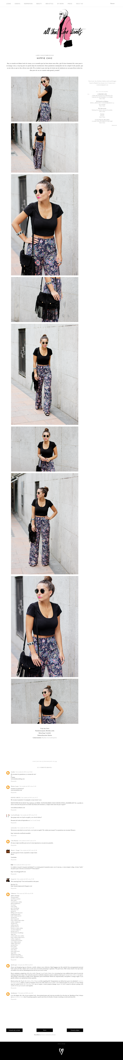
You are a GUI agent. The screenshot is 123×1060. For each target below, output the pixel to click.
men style (49, 3)
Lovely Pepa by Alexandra (102, 119)
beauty (39, 3)
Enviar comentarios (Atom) (48, 1034)
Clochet (102, 114)
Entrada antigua (75, 1030)
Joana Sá (13, 879)
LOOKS (8, 3)
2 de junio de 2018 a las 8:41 (25, 965)
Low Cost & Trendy (35, 820)
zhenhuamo (14, 993)
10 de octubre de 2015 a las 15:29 (25, 879)
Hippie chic (45, 58)
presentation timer (18, 997)
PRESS (70, 3)
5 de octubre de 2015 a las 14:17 (29, 797)
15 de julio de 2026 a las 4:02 (25, 993)
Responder (13, 781)
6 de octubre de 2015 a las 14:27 (22, 864)
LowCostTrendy (15, 815)
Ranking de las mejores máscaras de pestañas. (102, 110)
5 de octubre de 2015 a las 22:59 (28, 850)
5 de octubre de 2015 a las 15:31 (28, 815)
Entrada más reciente (14, 1030)
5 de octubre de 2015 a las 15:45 (25, 828)
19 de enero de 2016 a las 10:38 (25, 893)
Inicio (44, 1030)
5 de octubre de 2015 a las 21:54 (27, 840)
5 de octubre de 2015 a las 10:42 (23, 772)
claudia (13, 772)
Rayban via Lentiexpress (49, 737)
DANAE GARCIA (15, 797)
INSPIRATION (28, 3)
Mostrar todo (114, 125)
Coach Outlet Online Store (47, 973)
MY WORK (60, 3)
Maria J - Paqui (15, 850)
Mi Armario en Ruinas (102, 101)
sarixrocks (14, 828)
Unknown (13, 893)
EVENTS (17, 3)
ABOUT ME (79, 3)
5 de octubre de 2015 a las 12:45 (27, 786)
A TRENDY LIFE (102, 94)
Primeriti (102, 115)
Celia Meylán (14, 840)
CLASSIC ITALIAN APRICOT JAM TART (102, 121)
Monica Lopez (15, 786)
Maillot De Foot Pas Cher (27, 984)
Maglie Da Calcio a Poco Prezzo (29, 981)
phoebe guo (14, 965)
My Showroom (102, 108)
